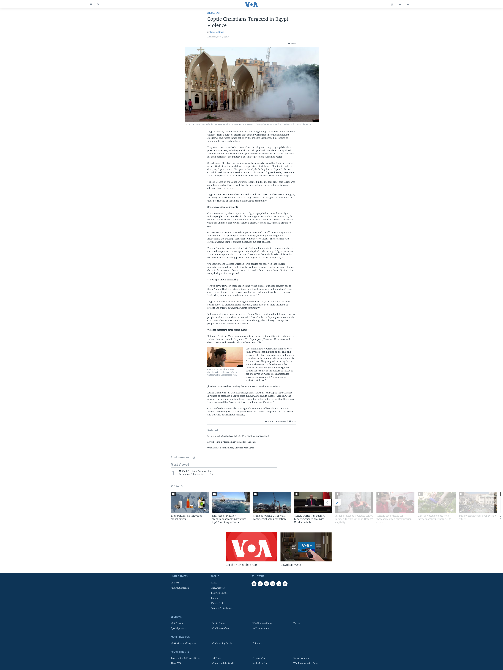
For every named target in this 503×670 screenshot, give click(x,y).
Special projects (178, 628)
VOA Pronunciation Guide (306, 663)
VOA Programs (178, 623)
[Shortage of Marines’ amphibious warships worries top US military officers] (231, 502)
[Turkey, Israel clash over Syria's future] (478, 502)
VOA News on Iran (220, 628)
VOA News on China (262, 623)
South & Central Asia (221, 608)
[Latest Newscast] (408, 5)
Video (175, 486)
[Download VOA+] (306, 546)
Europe (214, 598)
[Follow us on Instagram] (272, 583)
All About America (180, 588)
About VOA (176, 663)
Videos (296, 623)
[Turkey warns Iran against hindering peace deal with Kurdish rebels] (313, 502)
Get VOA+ (216, 658)
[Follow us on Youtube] (266, 583)
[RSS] (278, 583)
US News (175, 582)
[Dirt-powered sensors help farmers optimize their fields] (437, 502)
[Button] (292, 43)
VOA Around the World (223, 663)
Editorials (257, 643)
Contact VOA (259, 658)
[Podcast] (285, 583)
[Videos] (400, 5)
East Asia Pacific (219, 593)
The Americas (218, 588)
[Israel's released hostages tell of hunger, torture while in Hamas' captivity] (354, 502)
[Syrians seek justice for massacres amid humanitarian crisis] (395, 502)
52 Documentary (261, 628)
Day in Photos (218, 623)
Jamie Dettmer (217, 32)
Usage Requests (301, 658)
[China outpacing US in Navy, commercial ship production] (272, 502)
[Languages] (392, 5)
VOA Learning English (222, 643)
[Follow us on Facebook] (254, 583)
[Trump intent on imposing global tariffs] (190, 502)
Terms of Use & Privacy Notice (186, 658)
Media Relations (261, 663)
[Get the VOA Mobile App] (251, 546)
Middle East (213, 13)
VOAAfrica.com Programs (183, 643)
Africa (214, 582)
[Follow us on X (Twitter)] (260, 583)
